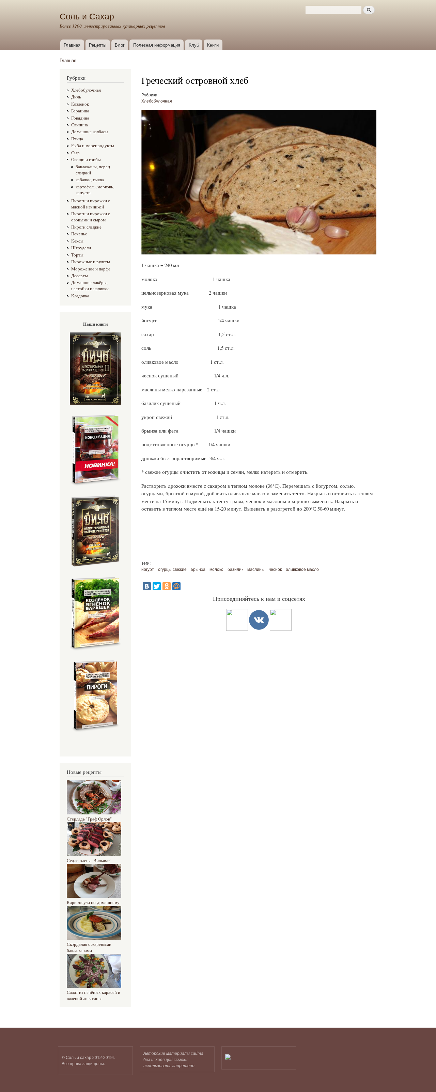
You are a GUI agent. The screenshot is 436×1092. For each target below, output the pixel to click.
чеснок (275, 569)
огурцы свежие (172, 569)
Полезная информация (156, 45)
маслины (256, 569)
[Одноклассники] (166, 586)
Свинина (79, 125)
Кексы (77, 241)
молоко (216, 569)
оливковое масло (302, 569)
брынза (198, 569)
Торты (77, 255)
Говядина (80, 118)
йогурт (147, 569)
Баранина (80, 111)
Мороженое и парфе (90, 269)
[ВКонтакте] (147, 586)
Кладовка (80, 296)
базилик (235, 569)
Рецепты (97, 45)
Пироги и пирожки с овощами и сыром (90, 217)
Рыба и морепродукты (92, 146)
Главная (72, 45)
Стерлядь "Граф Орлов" (89, 819)
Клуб (194, 45)
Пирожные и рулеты (90, 262)
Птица (77, 139)
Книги (213, 45)
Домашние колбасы (89, 132)
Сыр (75, 153)
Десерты (79, 276)
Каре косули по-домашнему (93, 902)
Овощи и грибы (86, 159)
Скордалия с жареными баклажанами (89, 947)
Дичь (76, 97)
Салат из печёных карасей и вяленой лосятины (93, 995)
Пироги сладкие (86, 227)
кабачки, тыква (90, 180)
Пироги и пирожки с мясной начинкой (90, 204)
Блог (120, 45)
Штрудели (81, 248)
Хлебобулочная (86, 90)
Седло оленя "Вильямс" (89, 860)
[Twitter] (157, 586)
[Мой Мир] (176, 586)
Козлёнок (80, 104)
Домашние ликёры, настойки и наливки (90, 286)
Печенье (79, 234)
